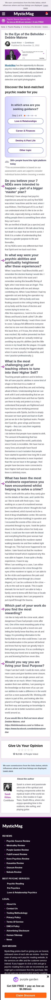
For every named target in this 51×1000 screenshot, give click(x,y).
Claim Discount (25, 995)
